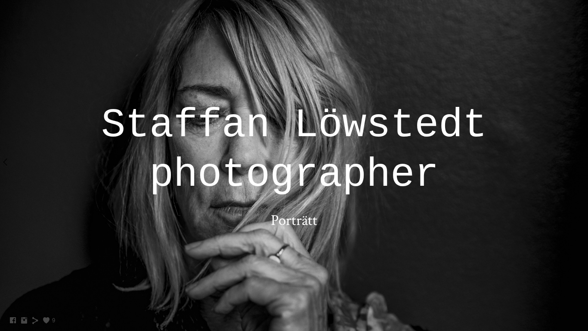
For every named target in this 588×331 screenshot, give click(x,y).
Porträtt (294, 220)
